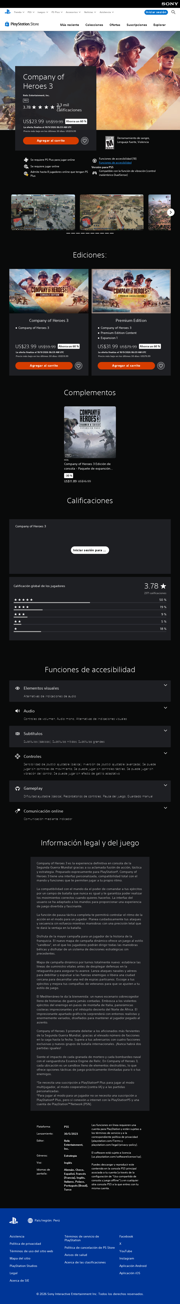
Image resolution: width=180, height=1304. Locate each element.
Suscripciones (137, 25)
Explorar (159, 25)
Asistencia (105, 12)
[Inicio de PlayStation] (7, 12)
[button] (115, 163)
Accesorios (72, 12)
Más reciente (69, 25)
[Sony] (170, 7)
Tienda (17, 12)
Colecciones (94, 25)
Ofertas (115, 25)
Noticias (88, 12)
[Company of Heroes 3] (43, 212)
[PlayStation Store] (23, 23)
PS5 (30, 12)
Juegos (41, 12)
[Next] (171, 212)
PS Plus (55, 12)
